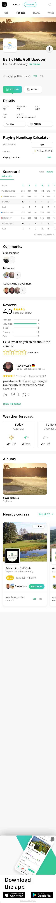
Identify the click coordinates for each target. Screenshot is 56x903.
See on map (35, 64)
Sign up (30, 4)
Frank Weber (23, 365)
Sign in (16, 4)
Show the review (12, 404)
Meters (50, 172)
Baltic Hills (7, 176)
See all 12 (44, 514)
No (41, 76)
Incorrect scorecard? (44, 234)
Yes (35, 76)
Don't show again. (28, 900)
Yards (41, 172)
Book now (36, 586)
